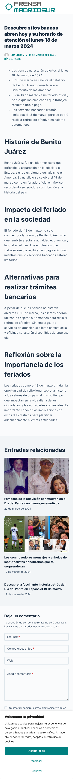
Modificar (36, 760)
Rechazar (36, 770)
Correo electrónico (20, 648)
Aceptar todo (36, 750)
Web (10, 660)
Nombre (13, 636)
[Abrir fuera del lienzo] (67, 7)
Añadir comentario (20, 674)
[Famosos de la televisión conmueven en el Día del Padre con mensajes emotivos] (36, 476)
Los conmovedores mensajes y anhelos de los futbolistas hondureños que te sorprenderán (35, 561)
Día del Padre (12, 59)
